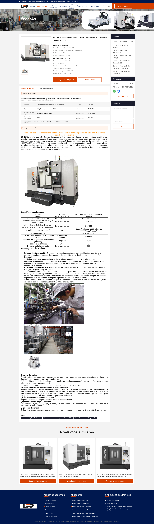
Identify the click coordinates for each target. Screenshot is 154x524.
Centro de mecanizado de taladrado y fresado (85, 516)
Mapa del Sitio (49, 513)
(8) (123, 42)
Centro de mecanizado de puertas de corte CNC (58, 418)
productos (27, 23)
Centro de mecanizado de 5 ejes (81, 510)
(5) (120, 51)
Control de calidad (50, 506)
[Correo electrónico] (118, 91)
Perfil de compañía (50, 500)
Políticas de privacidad (51, 516)
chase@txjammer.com (58, 1)
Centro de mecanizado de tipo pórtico (85, 418)
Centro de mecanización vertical (40, 23)
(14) (121, 46)
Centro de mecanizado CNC (80, 500)
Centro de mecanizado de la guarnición (83, 513)
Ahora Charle (123, 96)
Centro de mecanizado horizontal (81, 506)
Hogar (20, 23)
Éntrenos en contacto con (88, 6)
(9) (122, 57)
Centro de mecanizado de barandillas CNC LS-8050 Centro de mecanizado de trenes (75, 475)
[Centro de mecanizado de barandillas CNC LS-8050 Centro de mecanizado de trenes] (76, 456)
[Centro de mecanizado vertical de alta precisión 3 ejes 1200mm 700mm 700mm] (36, 51)
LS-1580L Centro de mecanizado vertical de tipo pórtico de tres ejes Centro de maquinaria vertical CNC (114, 475)
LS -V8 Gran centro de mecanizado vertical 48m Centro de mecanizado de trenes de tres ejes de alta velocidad (37, 475)
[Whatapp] (114, 91)
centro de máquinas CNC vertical (31, 418)
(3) (121, 72)
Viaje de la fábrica (50, 503)
